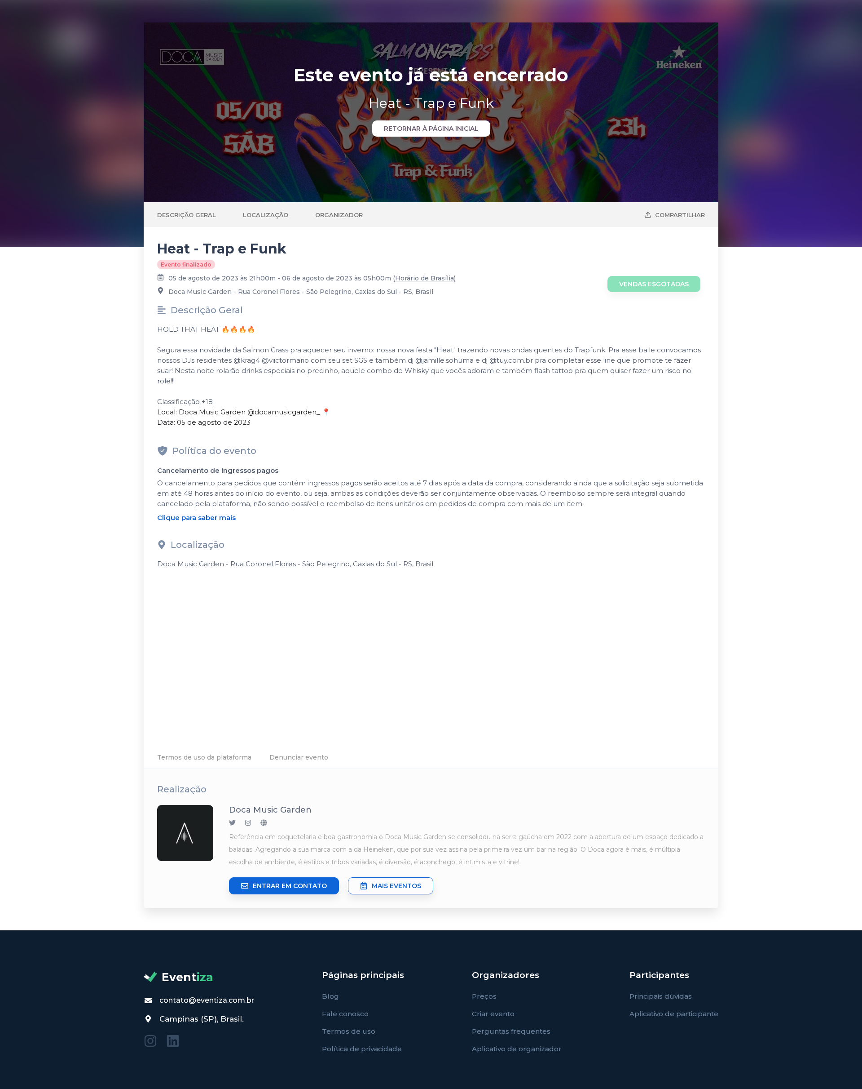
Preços (484, 996)
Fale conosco (345, 1013)
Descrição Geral (186, 214)
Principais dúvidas (660, 996)
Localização (265, 214)
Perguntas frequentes (511, 1031)
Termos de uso (348, 1031)
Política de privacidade (362, 1049)
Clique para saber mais (196, 517)
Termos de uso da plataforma (204, 757)
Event (187, 977)
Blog (330, 996)
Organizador (339, 214)
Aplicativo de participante (673, 1013)
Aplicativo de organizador (517, 1049)
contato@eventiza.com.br (206, 1000)
